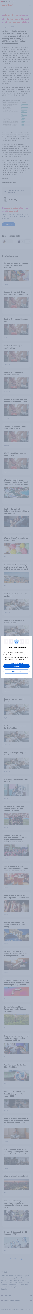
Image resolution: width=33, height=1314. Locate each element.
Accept (16, 666)
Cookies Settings (16, 663)
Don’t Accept (16, 671)
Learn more (21, 659)
